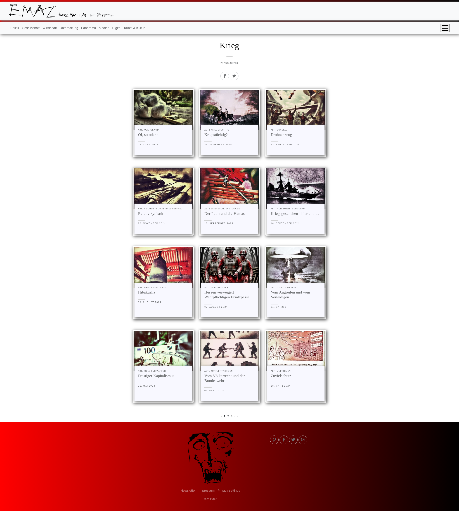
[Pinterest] (274, 440)
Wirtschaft (49, 28)
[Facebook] (224, 76)
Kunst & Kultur (134, 28)
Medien (104, 28)
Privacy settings (228, 490)
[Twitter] (234, 76)
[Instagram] (303, 440)
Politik (14, 28)
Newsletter (188, 490)
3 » (233, 416)
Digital (116, 28)
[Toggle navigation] (445, 28)
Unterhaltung (69, 28)
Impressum (207, 490)
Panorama (88, 28)
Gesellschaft (31, 28)
